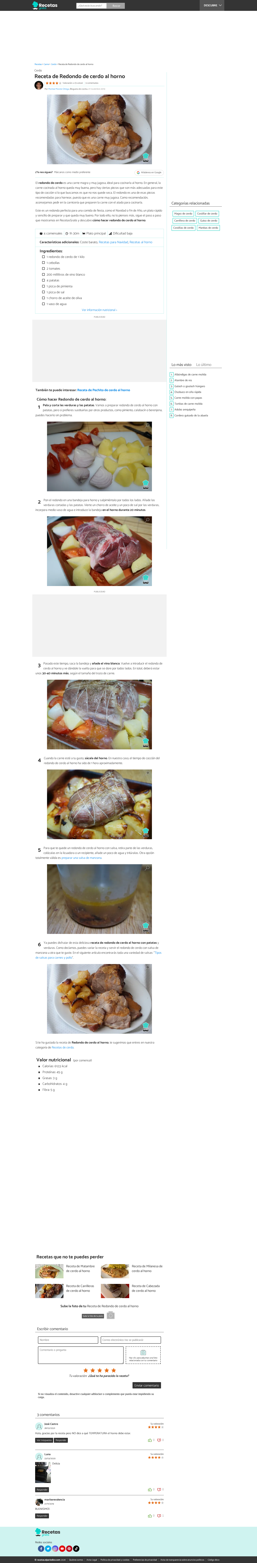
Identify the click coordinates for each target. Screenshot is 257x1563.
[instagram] (55, 1548)
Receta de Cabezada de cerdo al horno (146, 1288)
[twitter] (48, 1548)
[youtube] (62, 1548)
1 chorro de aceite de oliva (64, 298)
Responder (61, 1440)
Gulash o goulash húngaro (189, 386)
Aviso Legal (92, 1560)
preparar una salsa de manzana (82, 858)
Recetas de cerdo (63, 1047)
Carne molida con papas (188, 398)
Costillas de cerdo (183, 228)
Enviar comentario (146, 1385)
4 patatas (52, 280)
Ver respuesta (44, 1440)
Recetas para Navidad (113, 242)
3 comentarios (91, 83)
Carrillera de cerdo (184, 220)
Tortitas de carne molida (188, 403)
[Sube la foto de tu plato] (111, 1315)
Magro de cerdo (183, 213)
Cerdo (53, 64)
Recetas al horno (141, 242)
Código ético (213, 1560)
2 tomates (53, 268)
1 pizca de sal (55, 292)
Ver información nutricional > (99, 310)
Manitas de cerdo (208, 228)
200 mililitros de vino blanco (65, 274)
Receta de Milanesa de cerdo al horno (147, 1269)
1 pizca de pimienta (59, 286)
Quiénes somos (76, 1560)
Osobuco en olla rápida (187, 392)
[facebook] (41, 1548)
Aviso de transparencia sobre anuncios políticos (182, 1560)
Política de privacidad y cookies (115, 1560)
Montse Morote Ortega (58, 89)
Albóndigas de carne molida (190, 374)
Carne (46, 64)
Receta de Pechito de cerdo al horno (103, 390)
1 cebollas (53, 263)
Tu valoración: (78, 1376)
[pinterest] (69, 1548)
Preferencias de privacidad (145, 1560)
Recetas (38, 64)
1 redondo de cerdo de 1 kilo (65, 257)
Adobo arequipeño (185, 409)
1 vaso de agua (56, 304)
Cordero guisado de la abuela (191, 415)
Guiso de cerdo (208, 220)
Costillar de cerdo (207, 213)
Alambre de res (183, 380)
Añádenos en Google (151, 173)
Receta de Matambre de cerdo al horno (80, 1269)
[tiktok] (76, 1548)
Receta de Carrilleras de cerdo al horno (80, 1288)
